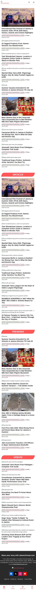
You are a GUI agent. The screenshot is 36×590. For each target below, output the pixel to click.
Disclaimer (20, 579)
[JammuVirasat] (5, 2)
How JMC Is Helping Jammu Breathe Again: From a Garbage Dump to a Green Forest (18, 415)
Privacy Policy (28, 579)
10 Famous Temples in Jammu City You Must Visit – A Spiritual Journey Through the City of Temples (18, 317)
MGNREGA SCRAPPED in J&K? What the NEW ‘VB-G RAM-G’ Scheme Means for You (18, 301)
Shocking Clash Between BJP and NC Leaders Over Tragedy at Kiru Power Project (16, 537)
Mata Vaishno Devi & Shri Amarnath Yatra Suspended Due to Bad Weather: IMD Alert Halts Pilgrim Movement (17, 120)
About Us (6, 579)
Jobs (32, 588)
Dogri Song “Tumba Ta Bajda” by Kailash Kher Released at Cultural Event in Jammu (18, 520)
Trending (12, 588)
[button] (29, 2)
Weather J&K (22, 588)
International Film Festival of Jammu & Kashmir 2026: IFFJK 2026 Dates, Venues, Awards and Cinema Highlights (17, 31)
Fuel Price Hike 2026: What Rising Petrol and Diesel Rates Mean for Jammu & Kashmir (18, 430)
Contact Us (13, 579)
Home (4, 588)
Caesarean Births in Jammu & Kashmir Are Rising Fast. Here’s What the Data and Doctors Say (17, 134)
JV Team (27, 35)
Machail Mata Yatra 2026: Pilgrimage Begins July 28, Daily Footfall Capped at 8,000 (18, 75)
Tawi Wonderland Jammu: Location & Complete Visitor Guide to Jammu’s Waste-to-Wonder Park (17, 58)
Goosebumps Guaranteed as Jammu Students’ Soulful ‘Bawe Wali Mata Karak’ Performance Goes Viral (16, 480)
